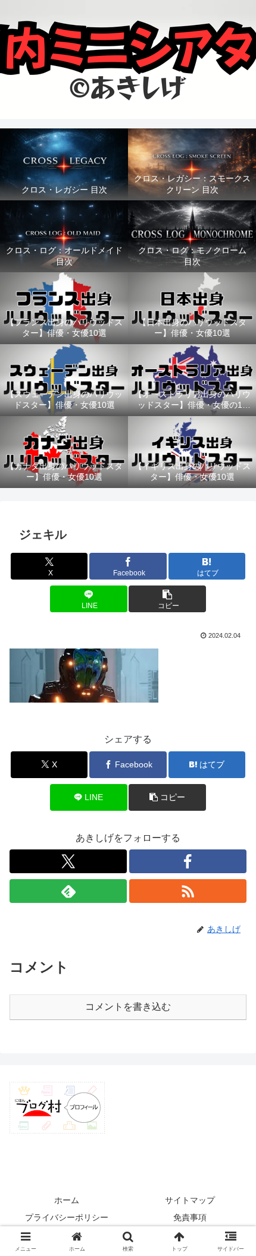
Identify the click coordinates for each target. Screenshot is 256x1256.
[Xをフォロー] (68, 861)
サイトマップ (190, 1200)
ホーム (66, 1200)
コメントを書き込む (128, 1007)
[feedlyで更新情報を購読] (68, 891)
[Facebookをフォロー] (187, 861)
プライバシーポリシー (66, 1217)
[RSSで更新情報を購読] (187, 891)
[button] (167, 598)
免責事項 (190, 1217)
